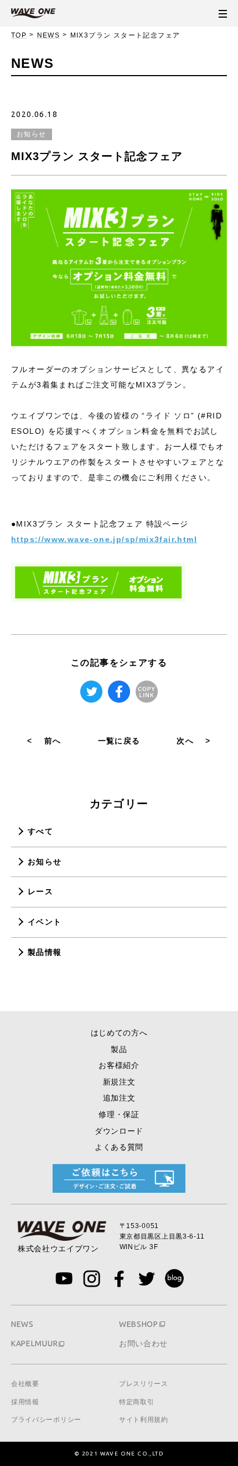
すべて (40, 831)
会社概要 (25, 1384)
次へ (193, 740)
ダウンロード (119, 1131)
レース (40, 891)
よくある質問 (119, 1147)
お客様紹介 (119, 1065)
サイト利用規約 (143, 1419)
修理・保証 (119, 1114)
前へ (44, 740)
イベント (45, 921)
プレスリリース (143, 1384)
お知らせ (45, 861)
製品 (119, 1049)
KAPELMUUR (34, 1343)
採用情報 (25, 1402)
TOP (19, 35)
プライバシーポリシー (46, 1419)
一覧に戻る (119, 740)
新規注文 (119, 1081)
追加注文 (119, 1097)
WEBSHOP (138, 1324)
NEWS (48, 35)
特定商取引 (136, 1402)
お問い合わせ (143, 1343)
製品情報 (45, 952)
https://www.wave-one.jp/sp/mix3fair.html (104, 539)
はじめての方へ (119, 1032)
